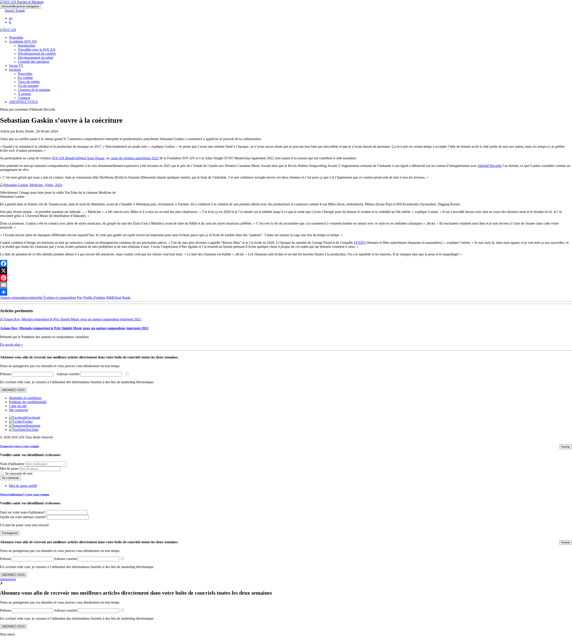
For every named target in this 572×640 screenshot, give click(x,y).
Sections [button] (15, 70)
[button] (12, 11)
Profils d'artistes (94, 297)
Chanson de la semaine (34, 90)
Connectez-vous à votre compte (19, 446)
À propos (24, 94)
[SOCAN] (8, 30)
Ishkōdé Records (490, 166)
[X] (286, 270)
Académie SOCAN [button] (23, 41)
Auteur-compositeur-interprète (21, 297)
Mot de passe (9, 468)
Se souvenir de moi (18, 473)
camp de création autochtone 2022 (134, 158)
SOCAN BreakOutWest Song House (78, 158)
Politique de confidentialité (27, 402)
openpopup (8, 579)
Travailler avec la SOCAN (36, 49)
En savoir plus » (11, 344)
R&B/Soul (113, 297)
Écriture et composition (59, 297)
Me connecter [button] (18, 410)
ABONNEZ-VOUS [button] (23, 102)
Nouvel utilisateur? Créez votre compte (24, 494)
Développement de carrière (37, 53)
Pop (79, 297)
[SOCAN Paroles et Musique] (22, 2)
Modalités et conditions (25, 398)
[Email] (286, 284)
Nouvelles (16, 37)
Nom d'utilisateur (12, 464)
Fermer (565, 446)
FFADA (360, 242)
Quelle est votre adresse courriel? (23, 517)
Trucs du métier (29, 82)
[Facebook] (286, 263)
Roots (126, 297)
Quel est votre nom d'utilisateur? (22, 512)
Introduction (26, 45)
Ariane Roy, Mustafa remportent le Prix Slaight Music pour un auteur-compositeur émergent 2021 (74, 328)
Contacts (24, 98)
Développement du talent (35, 57)
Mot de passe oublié (23, 486)
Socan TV (16, 65)
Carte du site (18, 406)
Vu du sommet (28, 86)
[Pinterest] (286, 277)
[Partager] (286, 292)
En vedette (25, 78)
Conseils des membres (33, 61)
